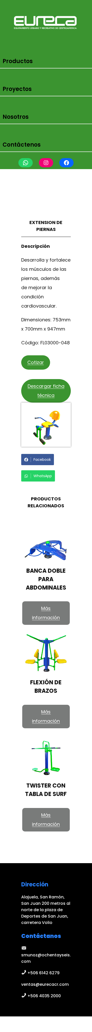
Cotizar (35, 362)
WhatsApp (42, 475)
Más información (46, 613)
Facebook (42, 459)
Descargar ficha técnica (46, 390)
